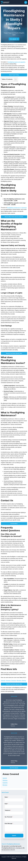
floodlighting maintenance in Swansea (17, 207)
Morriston (19, 680)
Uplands (3, 680)
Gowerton (13, 680)
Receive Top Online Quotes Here (14, 353)
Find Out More (14, 523)
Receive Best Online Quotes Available (14, 216)
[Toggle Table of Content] (14, 79)
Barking (24, 680)
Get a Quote (13, 39)
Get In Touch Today (14, 74)
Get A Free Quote (14, 767)
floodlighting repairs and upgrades (16, 62)
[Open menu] (25, 2)
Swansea (8, 680)
